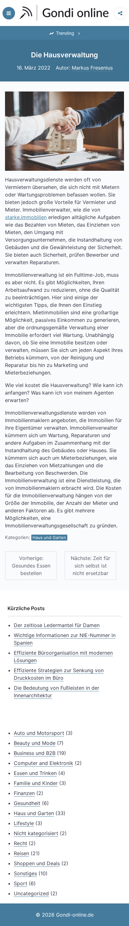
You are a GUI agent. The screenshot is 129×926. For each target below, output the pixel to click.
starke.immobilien (26, 217)
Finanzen (24, 793)
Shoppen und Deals (37, 863)
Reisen (21, 853)
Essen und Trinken (35, 773)
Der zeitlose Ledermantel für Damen (57, 625)
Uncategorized (31, 893)
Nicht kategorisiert (36, 833)
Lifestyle (24, 823)
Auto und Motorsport (39, 733)
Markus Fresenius (92, 68)
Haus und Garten (49, 537)
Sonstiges (25, 873)
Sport (20, 883)
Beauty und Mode (34, 743)
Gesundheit (27, 803)
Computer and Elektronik (43, 763)
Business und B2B (34, 753)
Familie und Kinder (36, 783)
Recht (20, 843)
